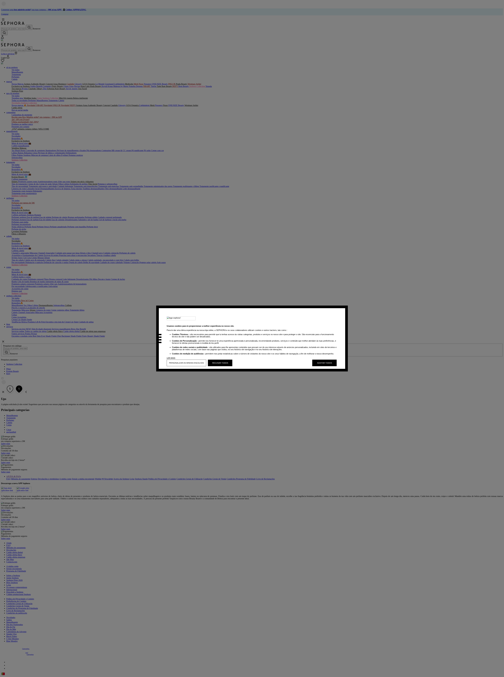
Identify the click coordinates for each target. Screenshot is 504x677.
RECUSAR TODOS (220, 363)
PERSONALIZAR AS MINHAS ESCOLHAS (186, 363)
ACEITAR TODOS (324, 363)
